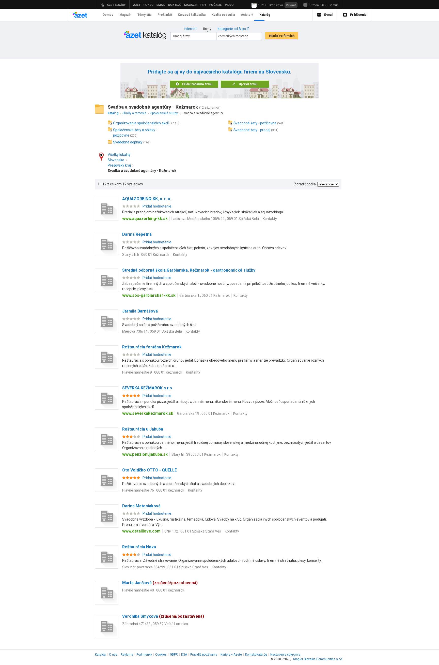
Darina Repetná (137, 234)
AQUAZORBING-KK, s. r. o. (146, 198)
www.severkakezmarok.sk (147, 413)
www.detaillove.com (141, 531)
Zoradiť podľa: (305, 184)
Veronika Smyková (163, 616)
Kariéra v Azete (231, 654)
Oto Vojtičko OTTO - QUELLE (149, 470)
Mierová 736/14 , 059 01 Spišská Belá (152, 331)
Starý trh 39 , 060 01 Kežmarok (196, 454)
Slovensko (116, 160)
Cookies (161, 654)
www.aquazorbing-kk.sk (145, 218)
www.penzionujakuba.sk (145, 454)
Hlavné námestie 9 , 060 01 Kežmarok (152, 372)
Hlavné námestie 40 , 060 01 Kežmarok (153, 590)
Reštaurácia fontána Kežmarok (152, 347)
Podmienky (144, 654)
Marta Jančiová (160, 582)
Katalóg (100, 654)
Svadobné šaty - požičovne (254, 123)
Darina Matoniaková (141, 506)
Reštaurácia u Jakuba (142, 429)
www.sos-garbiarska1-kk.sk (149, 295)
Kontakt (256, 654)
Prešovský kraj (119, 165)
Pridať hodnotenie (157, 206)
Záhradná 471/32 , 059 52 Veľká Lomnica (155, 624)
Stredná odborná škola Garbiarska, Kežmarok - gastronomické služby (188, 270)
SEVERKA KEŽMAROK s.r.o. (147, 388)
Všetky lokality (119, 155)
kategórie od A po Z (233, 29)
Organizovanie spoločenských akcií (141, 123)
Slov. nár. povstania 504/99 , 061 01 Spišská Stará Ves (165, 567)
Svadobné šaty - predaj (251, 130)
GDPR (174, 654)
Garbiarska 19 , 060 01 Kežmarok (203, 413)
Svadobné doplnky (128, 142)
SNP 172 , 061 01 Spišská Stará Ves (192, 531)
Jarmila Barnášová (140, 311)
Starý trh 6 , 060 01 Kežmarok (145, 255)
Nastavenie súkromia (285, 654)
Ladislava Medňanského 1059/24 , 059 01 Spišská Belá (215, 219)
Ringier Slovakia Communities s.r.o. (318, 659)
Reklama (127, 654)
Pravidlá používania (203, 654)
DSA (184, 654)
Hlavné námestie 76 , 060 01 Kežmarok (153, 490)
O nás (113, 654)
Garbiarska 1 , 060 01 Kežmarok (204, 295)
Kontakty (270, 219)
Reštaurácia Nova (139, 546)
